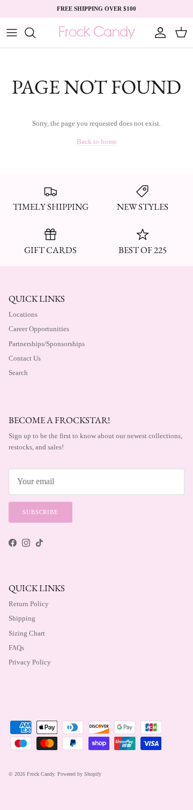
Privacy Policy (30, 662)
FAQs (16, 648)
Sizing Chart (27, 633)
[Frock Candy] (97, 32)
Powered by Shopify (79, 774)
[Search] (35, 32)
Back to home (97, 141)
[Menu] (12, 32)
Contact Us (25, 358)
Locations (23, 314)
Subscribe (40, 512)
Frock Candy (40, 774)
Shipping (22, 618)
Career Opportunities (39, 329)
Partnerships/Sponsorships (47, 344)
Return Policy (29, 604)
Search (18, 373)
